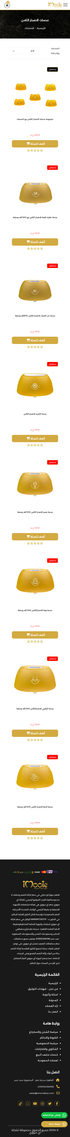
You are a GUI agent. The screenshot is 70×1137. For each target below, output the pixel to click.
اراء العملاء (51, 1005)
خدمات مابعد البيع (47, 1054)
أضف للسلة (37, 143)
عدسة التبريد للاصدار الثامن (35, 414)
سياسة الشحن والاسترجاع (43, 1031)
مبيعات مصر (55, 1124)
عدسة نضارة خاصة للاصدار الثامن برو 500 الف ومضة (35, 217)
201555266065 (46, 1086)
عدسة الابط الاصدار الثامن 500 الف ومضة (35, 807)
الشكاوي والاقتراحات (46, 1049)
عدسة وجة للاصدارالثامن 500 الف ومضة (35, 610)
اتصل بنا (53, 1011)
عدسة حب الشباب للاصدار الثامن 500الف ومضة (35, 316)
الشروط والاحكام (49, 1037)
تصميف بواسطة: (55, 51)
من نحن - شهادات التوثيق (43, 988)
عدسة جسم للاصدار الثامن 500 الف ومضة (35, 512)
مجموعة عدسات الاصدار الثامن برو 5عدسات (35, 119)
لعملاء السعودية (48, 1060)
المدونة (53, 1000)
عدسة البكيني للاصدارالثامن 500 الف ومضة (35, 708)
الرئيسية (41, 28)
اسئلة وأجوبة (50, 994)
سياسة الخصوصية (47, 1043)
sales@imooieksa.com (41, 1093)
